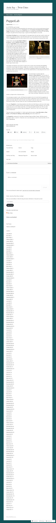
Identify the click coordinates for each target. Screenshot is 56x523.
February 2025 (9, 254)
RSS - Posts (10, 213)
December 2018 (9, 343)
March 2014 (8, 443)
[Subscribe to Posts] (6, 213)
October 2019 (9, 324)
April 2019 (8, 335)
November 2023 (9, 274)
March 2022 (8, 306)
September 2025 (9, 245)
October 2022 (9, 295)
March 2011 (8, 505)
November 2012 (9, 474)
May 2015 (8, 416)
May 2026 (8, 235)
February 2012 (9, 490)
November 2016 (9, 384)
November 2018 (9, 345)
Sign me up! (10, 205)
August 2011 (8, 501)
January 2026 (9, 241)
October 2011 (9, 497)
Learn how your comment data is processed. (31, 190)
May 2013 (8, 463)
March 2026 (8, 237)
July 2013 (8, 459)
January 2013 (9, 470)
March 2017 (8, 378)
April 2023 (8, 283)
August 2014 (8, 434)
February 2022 (9, 308)
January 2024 (9, 270)
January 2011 (9, 509)
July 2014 (8, 436)
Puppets (29, 140)
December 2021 (9, 310)
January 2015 (9, 424)
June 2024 (8, 262)
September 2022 (9, 297)
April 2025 (8, 251)
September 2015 (9, 409)
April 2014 (8, 441)
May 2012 (8, 484)
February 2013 (9, 468)
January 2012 (9, 492)
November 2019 (9, 322)
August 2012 (8, 480)
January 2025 (9, 256)
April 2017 (8, 376)
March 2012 (8, 488)
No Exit (20, 147)
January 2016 (9, 401)
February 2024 (9, 268)
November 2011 (9, 495)
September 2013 (9, 455)
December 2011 (9, 494)
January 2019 (9, 341)
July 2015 (8, 413)
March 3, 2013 (15, 24)
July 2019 (8, 330)
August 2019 (8, 328)
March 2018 (8, 359)
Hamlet (50, 163)
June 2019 (8, 332)
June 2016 (8, 391)
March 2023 (8, 285)
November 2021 (9, 312)
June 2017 (8, 372)
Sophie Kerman (9, 24)
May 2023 (8, 281)
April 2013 (8, 465)
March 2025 (8, 252)
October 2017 (9, 366)
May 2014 (8, 440)
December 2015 (9, 403)
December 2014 (9, 426)
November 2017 (9, 364)
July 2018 (8, 353)
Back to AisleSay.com (10, 126)
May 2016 (8, 393)
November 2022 (9, 293)
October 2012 (9, 476)
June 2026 (8, 233)
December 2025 (9, 243)
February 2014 (9, 445)
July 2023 (8, 279)
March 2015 (8, 420)
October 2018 (9, 347)
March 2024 (8, 266)
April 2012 (8, 486)
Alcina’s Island (34, 155)
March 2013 (8, 467)
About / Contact (9, 14)
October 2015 (9, 407)
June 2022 (8, 303)
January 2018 (9, 360)
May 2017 (8, 374)
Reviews (14, 140)
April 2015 (8, 418)
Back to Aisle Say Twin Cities (12, 124)
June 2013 (8, 461)
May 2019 (8, 333)
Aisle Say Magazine (18, 14)
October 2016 (9, 386)
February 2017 (9, 380)
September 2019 (9, 326)
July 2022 (8, 301)
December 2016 (9, 382)
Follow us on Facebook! (11, 217)
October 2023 (9, 276)
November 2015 (9, 405)
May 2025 (8, 249)
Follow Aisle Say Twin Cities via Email (14, 196)
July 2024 (8, 260)
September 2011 (9, 499)
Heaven (32, 151)
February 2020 (9, 316)
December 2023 (9, 272)
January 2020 (9, 318)
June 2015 (8, 414)
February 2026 (9, 239)
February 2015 (9, 422)
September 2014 (9, 432)
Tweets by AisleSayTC (10, 226)
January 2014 (9, 447)
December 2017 (9, 362)
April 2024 (8, 264)
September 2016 (9, 387)
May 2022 (8, 305)
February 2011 (9, 507)
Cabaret (7, 151)
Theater (32, 140)
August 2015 (8, 411)
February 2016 (9, 399)
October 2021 (9, 314)
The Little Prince (9, 147)
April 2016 (8, 395)
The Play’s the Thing (10, 155)
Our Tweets (8, 224)
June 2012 (8, 482)
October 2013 (9, 453)
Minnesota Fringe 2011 (23, 155)
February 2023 (9, 287)
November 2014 (9, 428)
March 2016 (8, 397)
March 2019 (8, 337)
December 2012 (9, 472)
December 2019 (9, 320)
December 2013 (9, 449)
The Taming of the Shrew (11, 163)
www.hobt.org (12, 119)
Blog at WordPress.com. (11, 516)
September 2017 (9, 368)
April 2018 (8, 357)
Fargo (32, 147)
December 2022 (9, 291)
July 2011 (8, 503)
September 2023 (9, 278)
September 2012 (9, 478)
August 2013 (8, 457)
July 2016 (8, 389)
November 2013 (9, 451)
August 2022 (8, 299)
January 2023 (9, 289)
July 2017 (8, 370)
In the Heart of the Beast (23, 140)
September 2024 (9, 258)
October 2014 (9, 430)
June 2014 (8, 438)
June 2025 (8, 247)
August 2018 (8, 351)
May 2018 (8, 355)
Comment (45, 187)
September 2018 (9, 349)
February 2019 (9, 339)
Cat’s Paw (8, 159)
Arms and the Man (22, 151)
